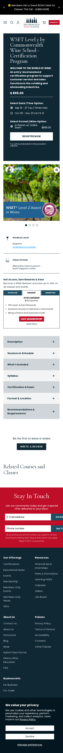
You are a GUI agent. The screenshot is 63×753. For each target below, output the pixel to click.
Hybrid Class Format (15, 652)
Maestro (50, 292)
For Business (10, 685)
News (6, 646)
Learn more (35, 286)
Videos (39, 591)
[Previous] (4, 7)
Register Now (31, 136)
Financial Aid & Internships (43, 565)
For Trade (8, 690)
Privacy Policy (43, 623)
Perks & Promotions (46, 573)
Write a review (31, 447)
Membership (10, 581)
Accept (30, 728)
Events (7, 575)
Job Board (41, 597)
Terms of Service (45, 629)
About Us (8, 629)
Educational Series (14, 570)
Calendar (40, 585)
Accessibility (42, 635)
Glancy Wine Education (10, 660)
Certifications (11, 564)
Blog (5, 641)
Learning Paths (43, 579)
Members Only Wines (11, 598)
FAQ (5, 668)
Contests (40, 641)
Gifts (6, 606)
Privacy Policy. (28, 719)
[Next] (59, 7)
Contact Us (10, 623)
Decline (30, 736)
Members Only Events (11, 589)
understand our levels (24, 247)
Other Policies (43, 646)
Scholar (12, 292)
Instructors (9, 635)
